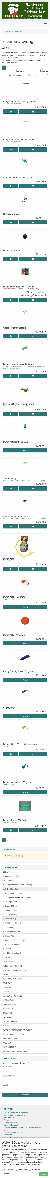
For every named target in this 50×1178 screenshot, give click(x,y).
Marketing (8, 1173)
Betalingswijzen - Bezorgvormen (15, 1051)
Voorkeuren (22, 1169)
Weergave (20, 71)
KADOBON (7, 1017)
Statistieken (35, 1169)
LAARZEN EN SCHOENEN (13, 996)
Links (6, 1130)
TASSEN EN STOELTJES (12, 966)
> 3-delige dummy (10, 914)
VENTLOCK (7, 983)
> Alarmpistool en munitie (13, 893)
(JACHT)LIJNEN (9, 961)
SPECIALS (7, 1043)
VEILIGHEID (7, 987)
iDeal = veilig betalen (12, 1125)
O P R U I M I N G (9, 1047)
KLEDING (6, 991)
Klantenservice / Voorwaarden (15, 1115)
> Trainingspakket (10, 901)
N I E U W (6, 872)
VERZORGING (8, 1008)
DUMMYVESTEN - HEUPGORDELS (16, 970)
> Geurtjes (7, 948)
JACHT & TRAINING (10, 889)
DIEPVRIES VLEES (10, 1038)
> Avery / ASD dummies (12, 944)
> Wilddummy (8, 927)
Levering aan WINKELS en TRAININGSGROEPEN (23, 1127)
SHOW (5, 974)
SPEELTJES (7, 1013)
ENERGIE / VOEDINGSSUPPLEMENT (17, 1030)
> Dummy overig (9, 918)
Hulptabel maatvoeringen (13, 1132)
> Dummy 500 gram (10, 910)
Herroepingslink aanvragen (14, 1137)
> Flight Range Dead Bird (13, 923)
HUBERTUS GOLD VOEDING (14, 1034)
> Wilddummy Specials (12, 931)
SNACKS (6, 1025)
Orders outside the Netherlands (16, 1112)
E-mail (5, 1085)
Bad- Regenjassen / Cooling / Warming (17, 884)
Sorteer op (44, 71)
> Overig (6, 957)
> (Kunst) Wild (8, 936)
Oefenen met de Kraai (11, 876)
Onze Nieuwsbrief (10, 1122)
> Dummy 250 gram (10, 906)
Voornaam (7, 1066)
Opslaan (43, 1174)
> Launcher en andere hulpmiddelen (17, 897)
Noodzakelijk (9, 1169)
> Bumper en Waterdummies (14, 940)
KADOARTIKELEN (10, 1021)
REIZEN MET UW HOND (12, 979)
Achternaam (7, 1076)
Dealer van (8, 1134)
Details (25, 450)
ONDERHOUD (8, 1000)
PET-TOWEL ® (8, 880)
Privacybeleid (9, 1117)
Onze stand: (8, 1120)
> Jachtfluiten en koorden (13, 953)
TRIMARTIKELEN (9, 1004)
